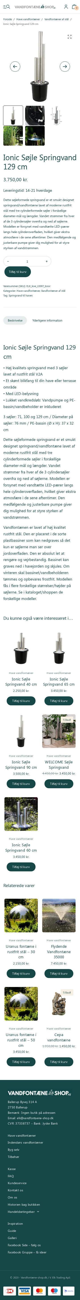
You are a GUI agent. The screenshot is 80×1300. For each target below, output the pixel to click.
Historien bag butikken (24, 1204)
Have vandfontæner (28, 19)
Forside (7, 19)
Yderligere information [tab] (47, 320)
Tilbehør (13, 1157)
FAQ (11, 1176)
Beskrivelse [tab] (15, 320)
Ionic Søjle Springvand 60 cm (21, 847)
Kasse (12, 1169)
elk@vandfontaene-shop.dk (35, 1118)
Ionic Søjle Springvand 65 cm (59, 681)
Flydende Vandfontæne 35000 (59, 951)
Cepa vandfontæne (59, 1037)
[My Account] (66, 6)
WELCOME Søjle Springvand (59, 764)
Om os (12, 1197)
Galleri (12, 1238)
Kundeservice (17, 1183)
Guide (12, 1231)
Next (65, 66)
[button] (69, 36)
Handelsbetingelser (21, 1211)
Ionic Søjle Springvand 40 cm (21, 681)
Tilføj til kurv (17, 272)
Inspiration (15, 1223)
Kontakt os (15, 1190)
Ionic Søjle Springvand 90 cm (21, 764)
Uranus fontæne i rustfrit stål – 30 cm (21, 951)
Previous (15, 66)
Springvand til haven (21, 295)
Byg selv (13, 1149)
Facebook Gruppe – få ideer (27, 1252)
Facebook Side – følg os (24, 1245)
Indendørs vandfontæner (25, 1142)
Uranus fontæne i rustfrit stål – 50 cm (21, 1040)
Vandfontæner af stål (56, 19)
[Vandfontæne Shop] (35, 6)
